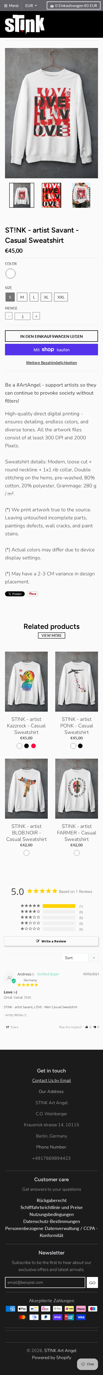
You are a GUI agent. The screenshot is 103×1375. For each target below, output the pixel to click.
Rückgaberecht (51, 1200)
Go (92, 1282)
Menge (11, 308)
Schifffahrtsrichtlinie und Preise (51, 1207)
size (8, 288)
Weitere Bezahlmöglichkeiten (51, 362)
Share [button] (14, 1027)
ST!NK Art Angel (60, 1350)
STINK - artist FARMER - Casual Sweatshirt (76, 833)
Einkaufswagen (76, 5)
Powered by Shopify (51, 1357)
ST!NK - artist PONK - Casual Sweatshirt (76, 726)
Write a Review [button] (54, 941)
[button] (88, 1027)
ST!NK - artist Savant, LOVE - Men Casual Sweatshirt (40, 1007)
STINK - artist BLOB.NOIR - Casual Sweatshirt (26, 833)
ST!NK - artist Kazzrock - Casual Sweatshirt (26, 726)
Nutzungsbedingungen (52, 1214)
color (11, 264)
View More (52, 635)
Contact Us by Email (51, 1080)
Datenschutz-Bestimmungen (51, 1221)
